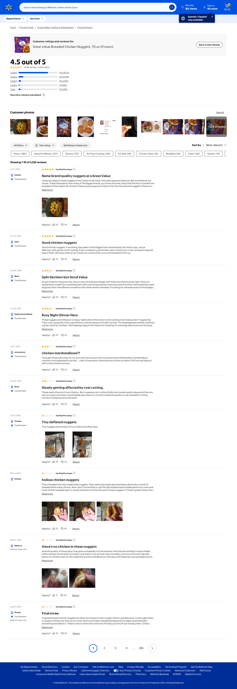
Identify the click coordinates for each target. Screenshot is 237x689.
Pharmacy (141, 674)
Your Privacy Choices (130, 670)
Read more (47, 189)
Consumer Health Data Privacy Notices (55, 674)
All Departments (28, 666)
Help (120, 666)
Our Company (81, 666)
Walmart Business (159, 674)
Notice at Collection (185, 670)
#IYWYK (177, 674)
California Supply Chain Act (95, 670)
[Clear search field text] (164, 7)
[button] (189, 7)
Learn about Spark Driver (92, 674)
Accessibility (154, 666)
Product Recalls (135, 666)
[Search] (172, 7)
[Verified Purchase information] (74, 169)
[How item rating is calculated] (43, 94)
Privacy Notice (69, 670)
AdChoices (205, 670)
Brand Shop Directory (120, 674)
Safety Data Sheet (31, 670)
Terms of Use (51, 670)
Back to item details (209, 44)
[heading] (73, 44)
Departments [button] (13, 18)
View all (220, 112)
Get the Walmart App (201, 666)
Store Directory (49, 666)
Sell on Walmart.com (103, 666)
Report (76, 224)
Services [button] (35, 18)
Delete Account (193, 674)
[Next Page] (152, 648)
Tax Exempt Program (176, 666)
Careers (66, 666)
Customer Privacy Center (158, 670)
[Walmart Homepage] (8, 7)
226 (141, 648)
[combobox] (97, 7)
